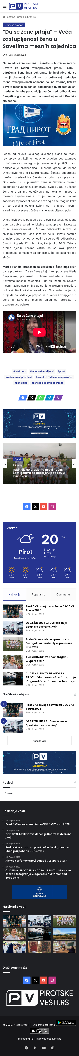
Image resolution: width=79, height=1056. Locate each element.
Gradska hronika (26, 16)
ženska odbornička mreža (48, 382)
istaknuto (20, 371)
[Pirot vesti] (24, 6)
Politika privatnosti (41, 1038)
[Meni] (4, 7)
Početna (10, 16)
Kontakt (56, 1038)
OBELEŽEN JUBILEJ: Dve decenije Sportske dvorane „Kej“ (46, 625)
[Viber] (57, 397)
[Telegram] (48, 397)
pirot (62, 371)
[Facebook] (22, 397)
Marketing (24, 1038)
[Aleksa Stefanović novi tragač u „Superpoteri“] (13, 662)
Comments (63, 594)
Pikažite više (39, 740)
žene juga (22, 382)
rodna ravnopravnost (19, 377)
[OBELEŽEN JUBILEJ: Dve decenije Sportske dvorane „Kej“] (13, 628)
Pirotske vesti (21, 1024)
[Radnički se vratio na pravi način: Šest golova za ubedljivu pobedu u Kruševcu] (13, 644)
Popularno (38, 594)
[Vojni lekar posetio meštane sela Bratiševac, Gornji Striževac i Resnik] (64, 947)
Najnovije (14, 594)
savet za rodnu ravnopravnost (54, 377)
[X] (30, 397)
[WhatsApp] (39, 397)
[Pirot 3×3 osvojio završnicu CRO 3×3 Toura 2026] (13, 611)
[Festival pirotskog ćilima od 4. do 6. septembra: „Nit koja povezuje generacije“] (39, 947)
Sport (18, 458)
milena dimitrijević (43, 371)
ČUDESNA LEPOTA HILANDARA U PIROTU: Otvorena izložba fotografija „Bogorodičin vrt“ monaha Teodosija (51, 677)
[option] (39, 463)
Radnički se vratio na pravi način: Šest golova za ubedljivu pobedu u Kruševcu (39, 473)
